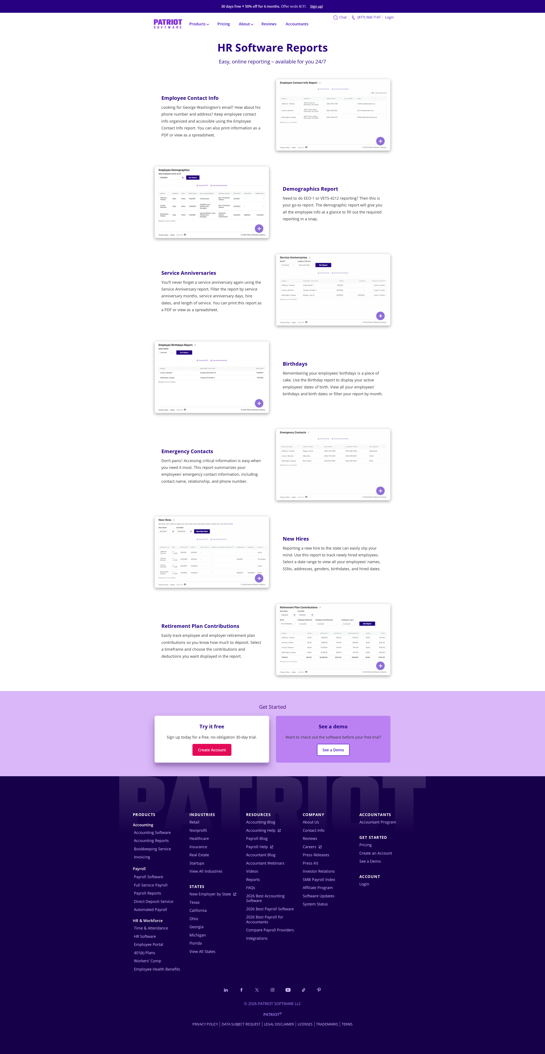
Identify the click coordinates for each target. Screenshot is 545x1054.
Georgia (196, 926)
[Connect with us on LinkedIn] (225, 989)
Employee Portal (148, 944)
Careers (309, 846)
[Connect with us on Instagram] (272, 989)
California (198, 910)
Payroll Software (148, 876)
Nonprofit (198, 830)
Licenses (305, 1024)
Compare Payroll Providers (270, 929)
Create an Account (375, 853)
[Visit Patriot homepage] (168, 23)
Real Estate (199, 854)
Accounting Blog (260, 822)
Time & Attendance (151, 928)
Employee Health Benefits (157, 969)
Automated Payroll (150, 909)
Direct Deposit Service (153, 901)
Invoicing (142, 856)
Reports (253, 879)
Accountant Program (377, 822)
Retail (194, 822)
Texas (194, 902)
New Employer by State (210, 893)
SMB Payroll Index (319, 879)
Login (389, 17)
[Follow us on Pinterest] (319, 989)
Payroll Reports (147, 893)
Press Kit (310, 863)
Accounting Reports (151, 840)
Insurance (198, 846)
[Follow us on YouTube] (288, 989)
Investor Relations (319, 871)
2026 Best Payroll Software (270, 908)
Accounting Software (152, 832)
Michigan (197, 935)
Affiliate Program (318, 887)
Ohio (193, 918)
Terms (347, 1024)
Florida (195, 943)
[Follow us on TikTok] (303, 989)
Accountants (297, 23)
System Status (315, 903)
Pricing (223, 23)
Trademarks (327, 1024)
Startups (196, 863)
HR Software (145, 936)
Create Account (212, 749)
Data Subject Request (241, 1024)
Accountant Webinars (265, 863)
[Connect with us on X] (257, 989)
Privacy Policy (205, 1024)
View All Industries (205, 871)
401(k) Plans (144, 952)
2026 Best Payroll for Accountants (264, 919)
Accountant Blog (260, 854)
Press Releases (316, 854)
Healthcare (199, 838)
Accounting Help (260, 830)
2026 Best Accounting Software (265, 898)
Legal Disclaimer (279, 1024)
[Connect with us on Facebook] (241, 989)
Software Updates (318, 895)
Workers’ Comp (147, 960)
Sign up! (316, 6)
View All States (202, 951)
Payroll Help (257, 846)
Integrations (257, 938)
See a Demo (333, 749)
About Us (311, 822)
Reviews (269, 23)
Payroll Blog (257, 838)
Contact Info (313, 830)
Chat (342, 17)
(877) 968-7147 (369, 17)
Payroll (139, 868)
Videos (252, 871)
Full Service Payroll (151, 885)
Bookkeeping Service (152, 848)
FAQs (250, 887)
